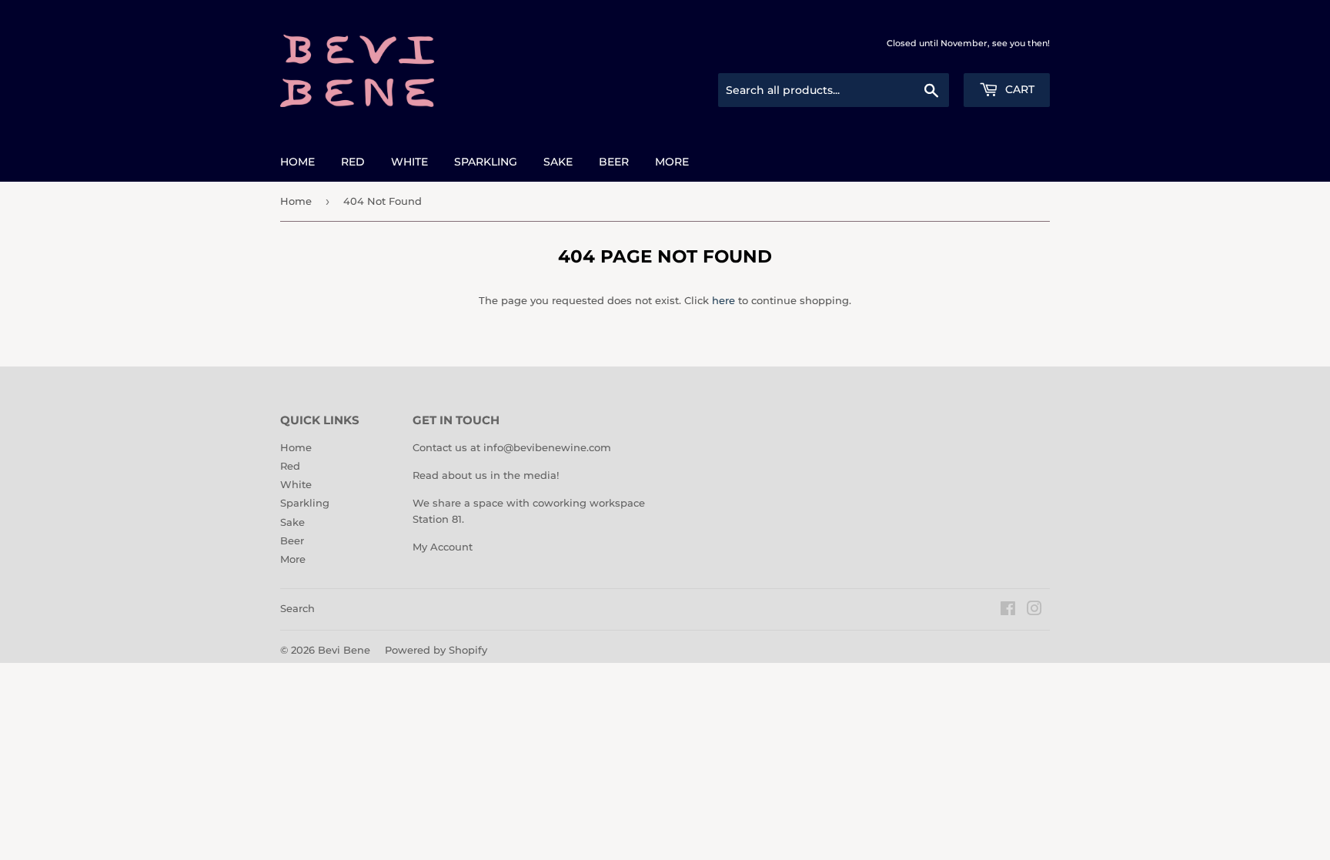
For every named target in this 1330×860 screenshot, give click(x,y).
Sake (558, 162)
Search (297, 608)
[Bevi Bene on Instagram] (1034, 610)
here (723, 300)
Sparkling (485, 162)
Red (353, 162)
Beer (614, 162)
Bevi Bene (344, 650)
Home (297, 162)
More (672, 162)
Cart (1018, 89)
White (409, 162)
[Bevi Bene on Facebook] (1008, 610)
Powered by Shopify (436, 650)
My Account (443, 546)
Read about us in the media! (486, 475)
